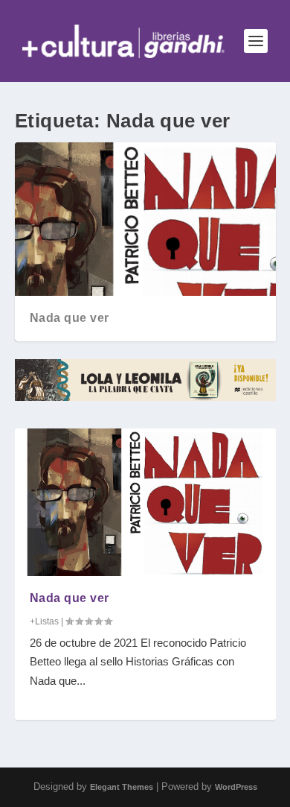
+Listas (44, 621)
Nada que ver (69, 317)
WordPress (236, 786)
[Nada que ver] (145, 501)
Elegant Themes (121, 786)
